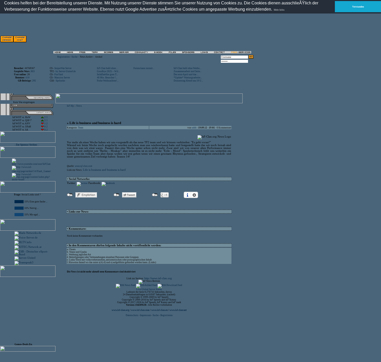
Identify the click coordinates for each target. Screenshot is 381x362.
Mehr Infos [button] (279, 10)
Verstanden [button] (358, 6)
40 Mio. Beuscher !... (107, 77)
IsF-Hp (70, 106)
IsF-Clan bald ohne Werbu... (187, 68)
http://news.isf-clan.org (158, 278)
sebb (194, 127)
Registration (63, 57)
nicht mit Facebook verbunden (70, 194)
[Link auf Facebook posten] (108, 183)
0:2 (46, 126)
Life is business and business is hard (104, 169)
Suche (74, 57)
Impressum (145, 315)
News (79, 106)
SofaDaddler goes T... (107, 74)
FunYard (58, 74)
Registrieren (166, 315)
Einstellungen (194, 195)
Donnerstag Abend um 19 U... (188, 80)
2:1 (46, 117)
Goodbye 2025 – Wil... (108, 71)
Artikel (98, 57)
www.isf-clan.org (120, 310)
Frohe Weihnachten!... (107, 80)
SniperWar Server (63, 68)
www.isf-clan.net (178, 310)
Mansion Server (62, 77)
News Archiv (86, 57)
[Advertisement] (194, 39)
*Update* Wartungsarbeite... (188, 77)
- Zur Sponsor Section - (26, 145)
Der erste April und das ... (186, 74)
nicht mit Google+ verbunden (155, 194)
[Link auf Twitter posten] (82, 183)
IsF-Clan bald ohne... (107, 68)
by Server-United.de (66, 71)
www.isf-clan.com (83, 166)
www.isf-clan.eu (159, 310)
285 (34, 80)
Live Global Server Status (149, 289)
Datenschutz (132, 315)
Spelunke (60, 80)
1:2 (46, 123)
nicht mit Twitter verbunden (116, 194)
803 (33, 71)
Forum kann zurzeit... (143, 68)
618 (28, 77)
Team (80, 127)
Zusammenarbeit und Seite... (188, 71)
